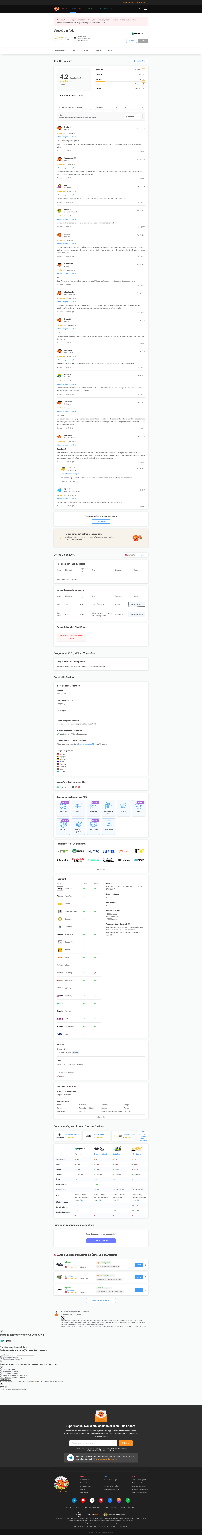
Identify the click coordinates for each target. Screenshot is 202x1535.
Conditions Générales (118, 1448)
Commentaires (60, 51)
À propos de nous (120, 1469)
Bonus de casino (85, 1480)
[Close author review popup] (63, 1317)
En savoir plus (70, 543)
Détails (85, 51)
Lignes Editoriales (110, 1507)
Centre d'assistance (96, 1469)
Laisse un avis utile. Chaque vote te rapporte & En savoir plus (32, 1382)
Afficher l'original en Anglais (66, 168)
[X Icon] (92, 1500)
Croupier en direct (84, 744)
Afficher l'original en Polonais (66, 137)
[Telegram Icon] (74, 1500)
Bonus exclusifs (85, 1483)
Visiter (139, 1264)
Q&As (110, 51)
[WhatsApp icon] (128, 1500)
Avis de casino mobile (110, 1483)
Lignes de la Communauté (128, 1507)
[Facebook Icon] (110, 1500)
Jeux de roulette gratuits (139, 1492)
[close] (1, 1384)
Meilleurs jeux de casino (139, 1483)
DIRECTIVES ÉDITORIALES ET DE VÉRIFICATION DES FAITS (83, 1326)
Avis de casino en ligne (111, 1480)
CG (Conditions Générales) (78, 1469)
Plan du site (144, 1469)
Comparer (98, 51)
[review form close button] (1, 1331)
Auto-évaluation (92, 1526)
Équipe (132, 1469)
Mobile (94, 744)
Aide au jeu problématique (119, 1526)
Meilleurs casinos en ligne (111, 1486)
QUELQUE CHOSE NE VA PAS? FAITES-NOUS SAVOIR (126, 1326)
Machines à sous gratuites (140, 1489)
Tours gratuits (84, 1492)
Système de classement (73, 1507)
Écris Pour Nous (40, 1469)
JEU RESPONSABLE (79, 1526)
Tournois (82, 1489)
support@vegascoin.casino (73, 1064)
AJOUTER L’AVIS (102, 521)
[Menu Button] (145, 8)
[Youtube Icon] (83, 1500)
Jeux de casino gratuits (139, 1480)
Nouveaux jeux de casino (139, 1486)
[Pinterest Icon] (101, 1500)
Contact (108, 1469)
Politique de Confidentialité (97, 1450)
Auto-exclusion (104, 1526)
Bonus (74, 51)
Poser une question (101, 1241)
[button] (64, 704)
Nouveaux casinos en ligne (112, 1489)
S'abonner (125, 1443)
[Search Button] (140, 8)
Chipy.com (112, 1450)
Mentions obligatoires (92, 1507)
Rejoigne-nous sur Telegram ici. (105, 1459)
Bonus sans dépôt (85, 1486)
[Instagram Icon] (119, 1500)
